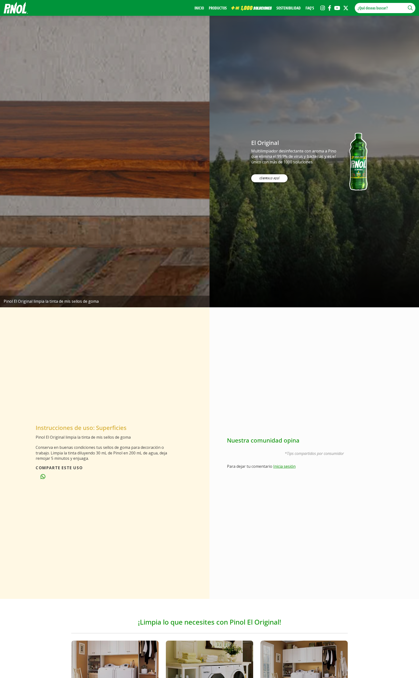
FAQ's (310, 8)
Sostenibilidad (288, 8)
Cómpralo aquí (269, 178)
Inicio (199, 8)
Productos (218, 8)
